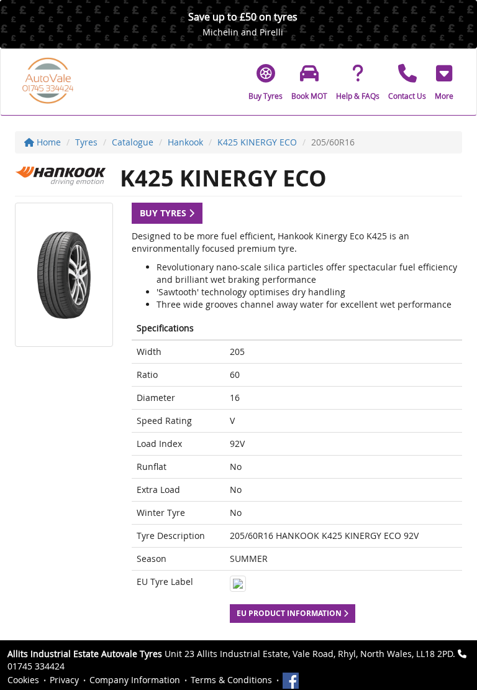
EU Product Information (290, 613)
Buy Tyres (164, 213)
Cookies (23, 680)
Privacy (64, 680)
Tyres (86, 142)
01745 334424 (36, 666)
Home (47, 142)
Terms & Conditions (231, 680)
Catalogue (132, 142)
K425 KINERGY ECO (257, 142)
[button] (444, 82)
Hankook (185, 142)
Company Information (134, 680)
